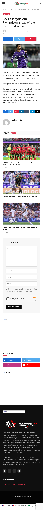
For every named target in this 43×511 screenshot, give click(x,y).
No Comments (8, 34)
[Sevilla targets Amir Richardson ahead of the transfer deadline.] (21, 56)
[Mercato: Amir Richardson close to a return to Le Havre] (21, 214)
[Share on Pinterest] (30, 39)
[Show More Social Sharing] (38, 39)
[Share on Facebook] (8, 39)
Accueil (5, 9)
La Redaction (13, 31)
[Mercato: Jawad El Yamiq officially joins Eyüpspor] (21, 182)
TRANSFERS (12, 9)
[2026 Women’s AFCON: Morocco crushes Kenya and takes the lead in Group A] (21, 149)
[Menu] (3, 3)
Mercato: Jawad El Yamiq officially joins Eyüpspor (20, 196)
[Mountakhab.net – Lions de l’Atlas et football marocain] (21, 3)
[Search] (40, 3)
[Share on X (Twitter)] (19, 39)
